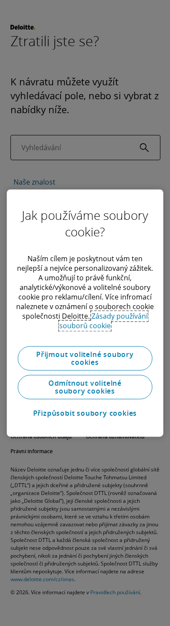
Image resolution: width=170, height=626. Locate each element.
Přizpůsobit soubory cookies (85, 413)
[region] (85, 313)
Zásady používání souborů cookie (103, 320)
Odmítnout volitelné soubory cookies (85, 387)
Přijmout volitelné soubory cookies (85, 358)
